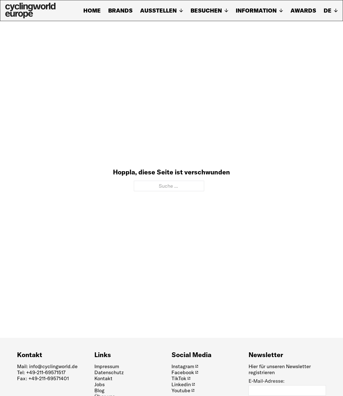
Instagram (183, 366)
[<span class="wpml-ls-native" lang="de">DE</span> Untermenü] (336, 10)
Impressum (106, 366)
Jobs (99, 384)
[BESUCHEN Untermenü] (226, 10)
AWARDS (303, 10)
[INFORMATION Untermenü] (281, 10)
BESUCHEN (206, 10)
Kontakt (103, 378)
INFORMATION (256, 10)
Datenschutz (109, 372)
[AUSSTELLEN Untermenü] (181, 10)
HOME (92, 10)
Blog (99, 390)
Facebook (183, 372)
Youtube (181, 390)
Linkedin (181, 384)
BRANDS (120, 10)
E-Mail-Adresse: (266, 381)
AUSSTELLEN (158, 10)
